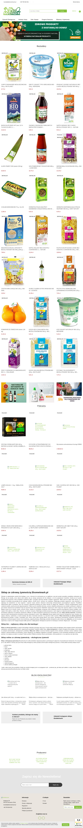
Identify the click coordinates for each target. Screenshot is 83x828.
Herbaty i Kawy (23, 19)
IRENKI (71, 761)
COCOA (41, 763)
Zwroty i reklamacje (27, 803)
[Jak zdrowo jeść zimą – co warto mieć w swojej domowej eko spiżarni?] (13, 688)
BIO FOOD (17, 761)
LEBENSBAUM (67, 758)
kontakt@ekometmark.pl (9, 804)
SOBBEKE (12, 762)
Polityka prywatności (27, 810)
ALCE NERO (39, 758)
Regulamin (24, 805)
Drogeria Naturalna (47, 19)
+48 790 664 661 (7, 807)
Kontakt (45, 803)
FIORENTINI (43, 761)
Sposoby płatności (26, 808)
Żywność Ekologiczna (8, 19)
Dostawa (24, 801)
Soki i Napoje (35, 19)
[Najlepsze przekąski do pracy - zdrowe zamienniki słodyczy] (69, 688)
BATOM (18, 759)
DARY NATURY (40, 760)
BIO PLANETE (70, 760)
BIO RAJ (11, 761)
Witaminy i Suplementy (63, 19)
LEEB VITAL (68, 763)
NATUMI (45, 758)
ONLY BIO (17, 762)
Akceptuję (65, 824)
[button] (25, 797)
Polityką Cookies (24, 823)
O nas (44, 801)
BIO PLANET (12, 759)
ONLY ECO (66, 761)
